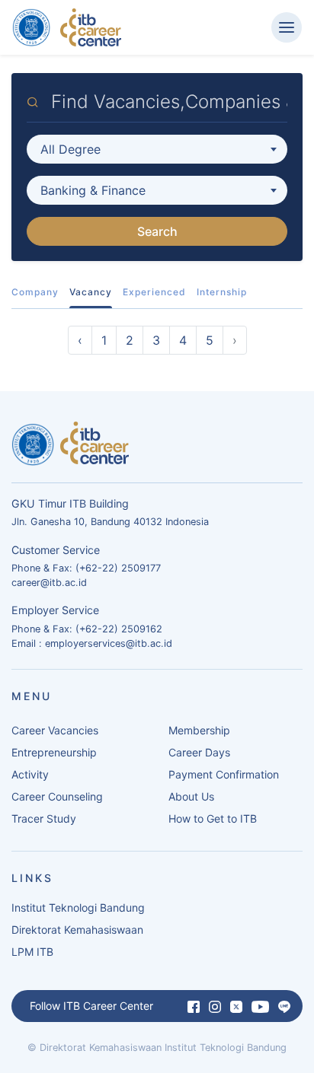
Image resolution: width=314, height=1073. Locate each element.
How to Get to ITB (212, 818)
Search (157, 231)
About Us (191, 796)
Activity (30, 774)
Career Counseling (57, 796)
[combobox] (157, 149)
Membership (199, 730)
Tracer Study (43, 818)
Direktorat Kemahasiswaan (77, 929)
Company (35, 292)
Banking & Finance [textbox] (93, 190)
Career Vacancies (54, 730)
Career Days (199, 752)
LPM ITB (32, 951)
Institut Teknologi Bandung (78, 907)
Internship (222, 292)
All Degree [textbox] (70, 149)
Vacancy (90, 292)
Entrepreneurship (54, 752)
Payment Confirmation (223, 774)
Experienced (154, 292)
